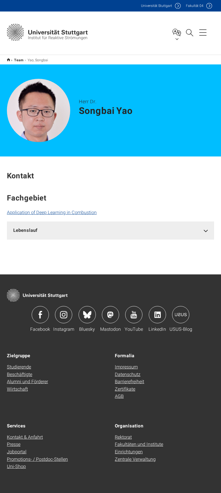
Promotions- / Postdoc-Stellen (37, 459)
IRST (8, 59)
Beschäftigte (19, 374)
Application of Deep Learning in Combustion (52, 212)
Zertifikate (125, 389)
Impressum (126, 367)
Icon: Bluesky (87, 314)
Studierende (19, 367)
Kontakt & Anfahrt (25, 437)
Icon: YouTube (133, 314)
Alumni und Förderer (27, 381)
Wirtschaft (17, 389)
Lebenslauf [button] (25, 230)
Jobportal (16, 451)
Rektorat (123, 437)
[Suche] (189, 32)
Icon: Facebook (40, 314)
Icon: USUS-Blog (180, 314)
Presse (13, 444)
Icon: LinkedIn (157, 314)
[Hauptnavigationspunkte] (203, 32)
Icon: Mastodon (110, 314)
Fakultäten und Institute (139, 444)
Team (19, 60)
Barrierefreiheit (129, 381)
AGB (119, 396)
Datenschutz (127, 374)
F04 (194, 5)
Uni (156, 5)
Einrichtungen (129, 451)
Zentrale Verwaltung (135, 459)
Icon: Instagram (63, 314)
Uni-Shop (16, 466)
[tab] (110, 230)
